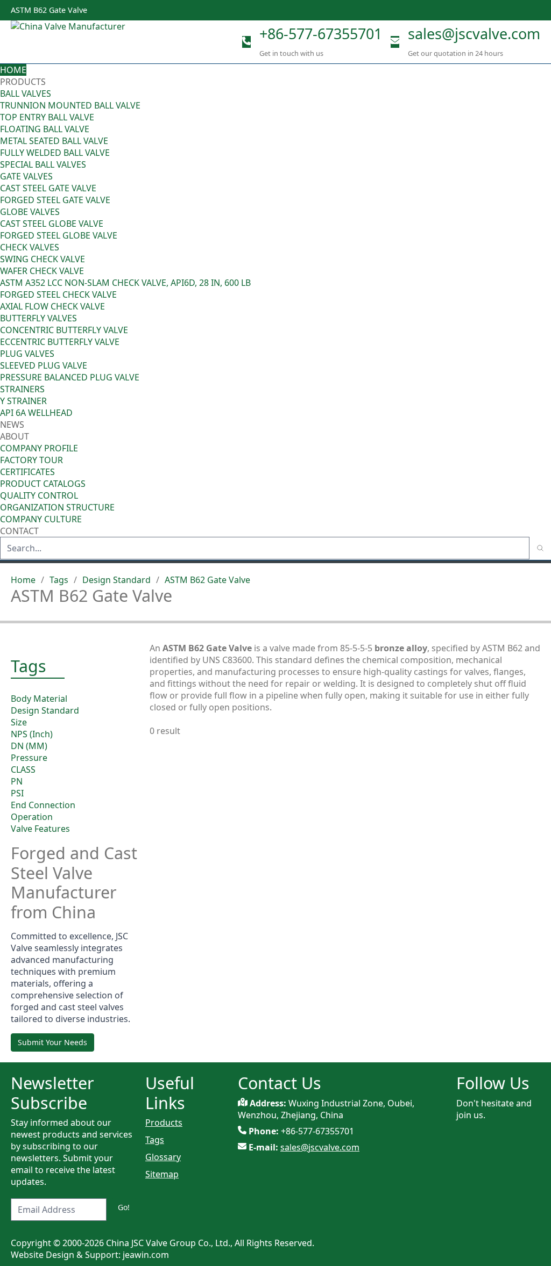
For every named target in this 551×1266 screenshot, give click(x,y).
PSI (17, 793)
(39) (543, 318)
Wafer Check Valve (42, 271)
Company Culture (41, 519)
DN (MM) (29, 746)
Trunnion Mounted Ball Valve (70, 105)
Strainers (22, 389)
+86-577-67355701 (320, 34)
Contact (19, 531)
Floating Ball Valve (44, 129)
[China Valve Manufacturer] (91, 41)
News (12, 424)
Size (19, 722)
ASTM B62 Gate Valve (207, 580)
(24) (543, 212)
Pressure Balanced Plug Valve (69, 377)
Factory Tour (31, 460)
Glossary (163, 1157)
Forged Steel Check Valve (58, 294)
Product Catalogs (43, 484)
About (15, 436)
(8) (546, 271)
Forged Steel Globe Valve (58, 235)
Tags (59, 580)
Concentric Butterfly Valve (64, 330)
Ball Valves (25, 93)
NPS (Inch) (32, 734)
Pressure (29, 758)
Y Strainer (23, 401)
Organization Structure (57, 507)
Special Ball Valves (43, 164)
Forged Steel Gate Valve (55, 200)
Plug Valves (27, 353)
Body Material (39, 698)
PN (17, 781)
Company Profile (39, 448)
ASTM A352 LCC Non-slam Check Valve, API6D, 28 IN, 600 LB (125, 283)
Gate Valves (26, 176)
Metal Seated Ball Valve (54, 141)
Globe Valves (30, 212)
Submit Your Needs (52, 1042)
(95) (543, 93)
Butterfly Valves (38, 318)
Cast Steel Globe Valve (51, 223)
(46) (543, 176)
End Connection (43, 805)
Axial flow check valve (52, 306)
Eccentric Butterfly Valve (59, 342)
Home (13, 70)
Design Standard (116, 580)
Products (23, 82)
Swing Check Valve (42, 259)
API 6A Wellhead (36, 413)
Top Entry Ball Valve (47, 117)
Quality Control (39, 495)
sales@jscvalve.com (474, 34)
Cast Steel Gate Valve (48, 188)
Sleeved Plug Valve (43, 365)
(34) (543, 353)
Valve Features (40, 829)
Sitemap (162, 1174)
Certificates (27, 472)
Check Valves (29, 247)
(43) (543, 247)
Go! (124, 1207)
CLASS (23, 769)
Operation (32, 817)
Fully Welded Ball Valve (55, 153)
